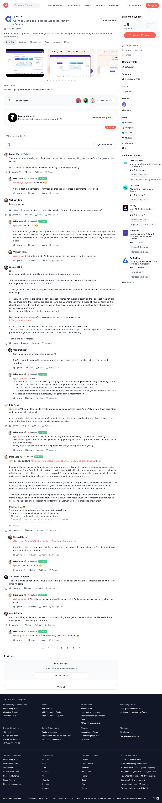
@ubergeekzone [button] (21, 635)
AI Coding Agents (10, 712)
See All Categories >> (129, 736)
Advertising (38, 89)
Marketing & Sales (139, 252)
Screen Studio (87, 763)
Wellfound (129, 143)
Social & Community (51, 728)
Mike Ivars (18, 178)
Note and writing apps (90, 712)
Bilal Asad (14, 405)
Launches (73, 5)
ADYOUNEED (136, 160)
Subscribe (136, 5)
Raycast (45, 784)
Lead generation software (131, 708)
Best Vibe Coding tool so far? (133, 780)
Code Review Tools (11, 772)
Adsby (133, 205)
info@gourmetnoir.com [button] (20, 320)
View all (61, 687)
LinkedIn (128, 133)
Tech (49, 89)
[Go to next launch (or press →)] (153, 26)
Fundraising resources (90, 736)
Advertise (113, 5)
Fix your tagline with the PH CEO (134, 788)
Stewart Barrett (20, 537)
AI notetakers (86, 708)
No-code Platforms (11, 776)
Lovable (45, 759)
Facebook (129, 122)
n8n (44, 763)
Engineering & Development (15, 704)
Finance (84, 728)
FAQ (54, 798)
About (48, 798)
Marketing (25, 89)
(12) (17, 530)
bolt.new (85, 768)
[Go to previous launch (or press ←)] (147, 26)
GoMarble (134, 185)
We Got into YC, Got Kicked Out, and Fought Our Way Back (139, 772)
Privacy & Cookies (72, 798)
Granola (45, 780)
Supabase (46, 788)
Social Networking (49, 732)
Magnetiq (134, 230)
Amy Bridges (15, 613)
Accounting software (89, 732)
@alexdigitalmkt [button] (21, 599)
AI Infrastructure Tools (51, 712)
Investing (85, 739)
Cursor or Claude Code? (131, 759)
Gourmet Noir (15, 267)
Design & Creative (139, 247)
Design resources (10, 736)
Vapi (44, 776)
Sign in (153, 5)
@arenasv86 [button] (49, 461)
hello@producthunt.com (136, 798)
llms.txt (111, 798)
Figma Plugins (9, 780)
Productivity (137, 272)
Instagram (129, 127)
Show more (105, 100)
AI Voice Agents (126, 732)
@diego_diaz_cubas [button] (22, 182)
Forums (99, 5)
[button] (66, 42)
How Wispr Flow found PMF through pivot (138, 776)
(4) (16, 588)
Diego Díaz (14, 154)
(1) (20, 570)
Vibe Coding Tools (10, 708)
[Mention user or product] (9, 144)
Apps (41, 798)
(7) (16, 172)
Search (84, 719)
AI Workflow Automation (91, 723)
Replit (84, 780)
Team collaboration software (93, 716)
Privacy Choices (89, 798)
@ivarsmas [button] (18, 256)
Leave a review (61, 675)
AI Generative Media (11, 743)
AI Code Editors (9, 716)
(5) (20, 193)
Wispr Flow (86, 772)
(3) (20, 555)
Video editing (8, 732)
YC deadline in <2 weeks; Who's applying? (138, 768)
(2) (20, 260)
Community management (52, 739)
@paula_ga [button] (76, 461)
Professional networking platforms (56, 736)
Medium (128, 138)
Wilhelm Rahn (16, 200)
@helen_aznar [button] (89, 461)
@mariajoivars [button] (62, 461)
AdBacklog (135, 258)
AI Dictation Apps (10, 763)
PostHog (46, 772)
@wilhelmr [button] (18, 225)
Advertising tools (14, 29)
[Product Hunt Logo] (5, 5)
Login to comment (104, 144)
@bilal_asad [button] (19, 436)
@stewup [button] (17, 565)
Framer (84, 776)
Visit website (109, 20)
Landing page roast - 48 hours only (135, 784)
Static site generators (12, 784)
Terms (60, 798)
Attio (44, 768)
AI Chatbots (47, 708)
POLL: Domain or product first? (134, 763)
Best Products (55, 5)
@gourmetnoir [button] (20, 378)
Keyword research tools (142, 224)
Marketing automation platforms (133, 712)
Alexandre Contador (19, 576)
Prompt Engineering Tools (53, 716)
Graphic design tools (11, 739)
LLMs (44, 704)
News (86, 5)
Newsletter (32, 798)
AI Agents (124, 728)
